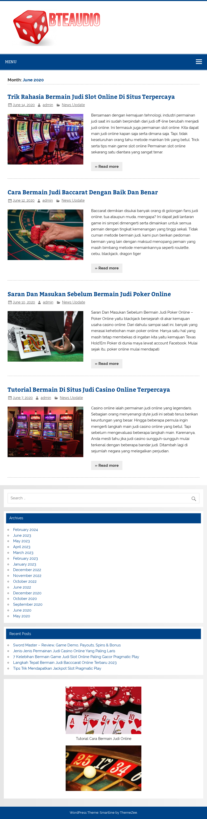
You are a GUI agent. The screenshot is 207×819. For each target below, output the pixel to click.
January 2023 (24, 564)
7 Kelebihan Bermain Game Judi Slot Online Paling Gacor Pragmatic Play (76, 656)
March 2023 (23, 552)
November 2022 (27, 575)
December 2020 (27, 593)
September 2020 (27, 604)
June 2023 (22, 535)
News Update (73, 105)
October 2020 (25, 598)
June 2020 (22, 610)
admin (48, 105)
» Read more (107, 166)
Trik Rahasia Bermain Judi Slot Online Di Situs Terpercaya (91, 96)
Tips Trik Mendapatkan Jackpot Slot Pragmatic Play (57, 668)
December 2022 (27, 570)
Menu (11, 61)
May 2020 (21, 616)
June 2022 (22, 587)
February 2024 (25, 529)
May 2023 (21, 541)
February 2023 (25, 558)
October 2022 (25, 581)
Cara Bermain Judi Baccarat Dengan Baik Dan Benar (83, 192)
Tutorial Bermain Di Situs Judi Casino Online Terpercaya (89, 389)
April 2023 (21, 547)
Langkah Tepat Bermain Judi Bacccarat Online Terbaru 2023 (65, 662)
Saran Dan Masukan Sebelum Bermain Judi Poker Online (89, 294)
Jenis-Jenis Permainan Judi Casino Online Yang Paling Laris (64, 651)
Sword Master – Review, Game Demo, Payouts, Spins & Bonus (67, 645)
